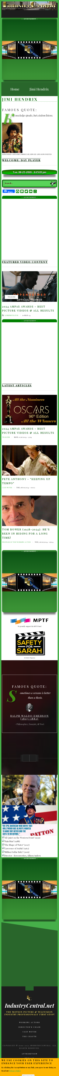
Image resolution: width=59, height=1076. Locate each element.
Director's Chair (30, 1027)
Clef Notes (7, 487)
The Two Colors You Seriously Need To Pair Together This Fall (12, 956)
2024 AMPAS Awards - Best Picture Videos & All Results (28, 308)
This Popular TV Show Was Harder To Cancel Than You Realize (12, 983)
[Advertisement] (29, 49)
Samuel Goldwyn (29, 718)
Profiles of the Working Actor (16, 542)
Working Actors (29, 1022)
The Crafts (29, 1036)
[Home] (29, 998)
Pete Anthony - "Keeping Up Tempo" (26, 481)
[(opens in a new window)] (29, 621)
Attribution (29, 1054)
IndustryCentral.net (29, 1005)
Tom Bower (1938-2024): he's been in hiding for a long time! (26, 533)
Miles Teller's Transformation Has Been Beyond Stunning (33, 956)
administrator (11, 315)
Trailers (11, 297)
